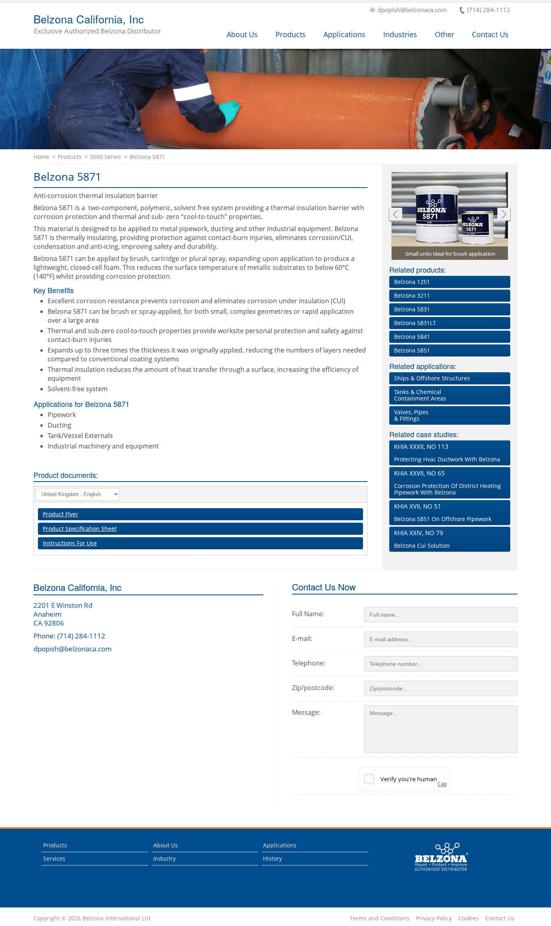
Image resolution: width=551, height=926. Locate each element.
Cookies (468, 918)
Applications (344, 34)
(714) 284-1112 (488, 10)
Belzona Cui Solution (422, 539)
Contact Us (490, 34)
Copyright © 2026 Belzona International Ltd (91, 918)
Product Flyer (60, 514)
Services (54, 858)
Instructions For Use (70, 543)
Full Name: (308, 613)
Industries (400, 34)
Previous (395, 215)
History (272, 858)
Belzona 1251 (412, 282)
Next (504, 215)
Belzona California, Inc (97, 24)
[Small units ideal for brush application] (450, 216)
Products (291, 34)
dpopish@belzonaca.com (412, 10)
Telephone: (308, 663)
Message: (306, 712)
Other (444, 34)
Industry (164, 858)
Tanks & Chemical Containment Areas (420, 395)
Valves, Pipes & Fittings (411, 415)
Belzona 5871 (147, 157)
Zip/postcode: (313, 687)
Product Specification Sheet (80, 528)
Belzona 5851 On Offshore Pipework (442, 512)
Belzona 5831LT (415, 323)
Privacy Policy (434, 918)
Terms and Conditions (379, 918)
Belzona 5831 (412, 309)
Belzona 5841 (412, 336)
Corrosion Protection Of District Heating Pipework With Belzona (447, 482)
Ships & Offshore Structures (432, 378)
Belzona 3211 (412, 295)
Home (41, 157)
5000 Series (105, 157)
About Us (242, 34)
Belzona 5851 (412, 350)
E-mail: (302, 638)
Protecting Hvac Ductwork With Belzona (447, 452)
